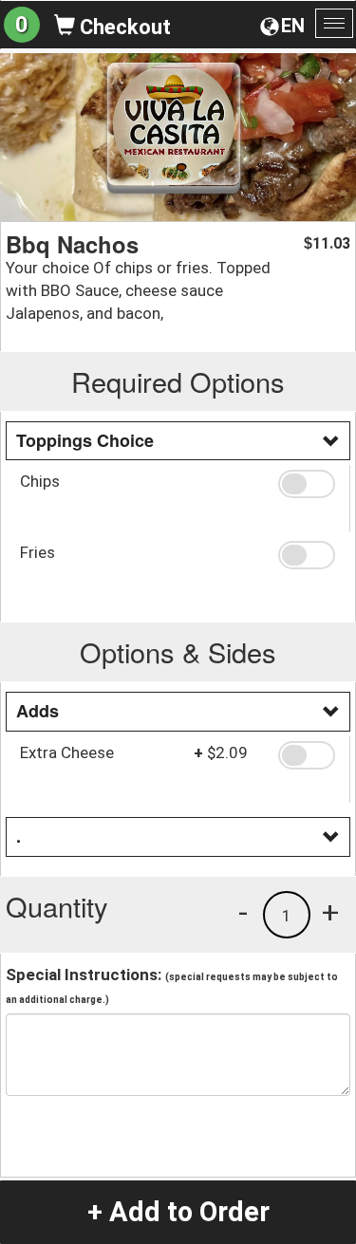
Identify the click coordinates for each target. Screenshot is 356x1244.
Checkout (123, 27)
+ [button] (330, 912)
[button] (306, 484)
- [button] (243, 912)
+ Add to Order (178, 1212)
